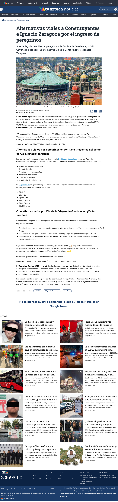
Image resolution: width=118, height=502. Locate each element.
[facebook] (17, 478)
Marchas (67, 291)
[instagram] (6, 478)
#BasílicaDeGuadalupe (56, 251)
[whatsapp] (21, 478)
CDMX (38, 291)
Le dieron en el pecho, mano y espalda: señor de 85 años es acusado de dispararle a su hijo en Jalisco (41, 323)
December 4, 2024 (57, 144)
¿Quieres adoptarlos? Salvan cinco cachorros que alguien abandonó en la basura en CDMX (100, 423)
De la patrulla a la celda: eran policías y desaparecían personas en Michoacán (41, 448)
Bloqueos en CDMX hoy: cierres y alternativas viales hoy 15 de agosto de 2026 (100, 373)
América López (29, 112)
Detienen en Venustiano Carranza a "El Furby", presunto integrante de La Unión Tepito (41, 398)
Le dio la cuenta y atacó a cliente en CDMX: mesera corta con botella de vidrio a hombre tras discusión (100, 348)
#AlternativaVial (29, 140)
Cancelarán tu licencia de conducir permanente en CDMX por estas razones (40, 423)
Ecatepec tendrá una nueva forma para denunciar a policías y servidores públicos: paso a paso (101, 398)
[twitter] (2, 478)
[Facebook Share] (91, 111)
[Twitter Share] (95, 111)
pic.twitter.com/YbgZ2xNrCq (49, 140)
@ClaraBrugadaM (61, 246)
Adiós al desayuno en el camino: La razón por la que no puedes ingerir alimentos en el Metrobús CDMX (41, 373)
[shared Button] (100, 111)
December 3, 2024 (68, 261)
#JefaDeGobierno (45, 246)
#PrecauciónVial (23, 134)
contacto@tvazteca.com (107, 475)
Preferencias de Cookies (80, 488)
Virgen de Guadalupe (52, 291)
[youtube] (13, 478)
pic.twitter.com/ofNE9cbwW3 (52, 257)
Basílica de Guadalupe (67, 159)
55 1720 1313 (103, 477)
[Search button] (115, 9)
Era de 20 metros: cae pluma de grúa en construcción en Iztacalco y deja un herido (41, 348)
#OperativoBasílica (24, 248)
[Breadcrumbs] (4, 20)
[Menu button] (9, 9)
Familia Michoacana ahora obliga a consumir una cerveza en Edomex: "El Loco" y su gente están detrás (101, 448)
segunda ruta (24, 185)
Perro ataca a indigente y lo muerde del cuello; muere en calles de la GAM (98, 323)
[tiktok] (10, 478)
